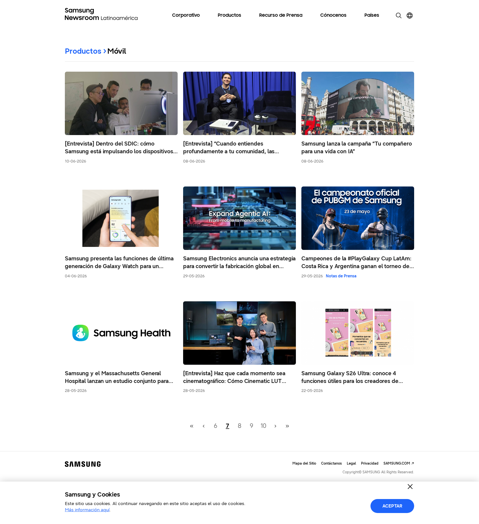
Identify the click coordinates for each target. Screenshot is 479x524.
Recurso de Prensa (280, 15)
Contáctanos (331, 463)
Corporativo (186, 15)
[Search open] (398, 15)
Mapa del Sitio (304, 463)
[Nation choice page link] (409, 15)
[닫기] (410, 487)
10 (263, 426)
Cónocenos (333, 15)
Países (371, 15)
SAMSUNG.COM (396, 463)
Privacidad (369, 463)
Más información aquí (87, 510)
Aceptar (392, 506)
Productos (229, 15)
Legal (351, 463)
